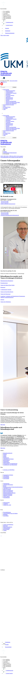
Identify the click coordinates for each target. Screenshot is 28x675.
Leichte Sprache (9, 25)
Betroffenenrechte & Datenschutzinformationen (13, 487)
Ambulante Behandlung (8, 484)
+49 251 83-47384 (4, 212)
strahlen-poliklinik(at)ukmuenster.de (8, 203)
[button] (4, 113)
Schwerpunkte (6, 89)
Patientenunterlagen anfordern (9, 492)
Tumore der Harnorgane (5, 294)
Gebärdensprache (9, 22)
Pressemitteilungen (7, 512)
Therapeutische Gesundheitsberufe (10, 463)
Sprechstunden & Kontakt (8, 104)
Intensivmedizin (6, 460)
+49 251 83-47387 (4, 201)
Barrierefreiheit (6, 529)
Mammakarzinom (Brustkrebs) (7, 280)
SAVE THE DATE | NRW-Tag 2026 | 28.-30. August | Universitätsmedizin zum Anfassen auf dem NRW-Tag (12, 157)
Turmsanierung (6, 483)
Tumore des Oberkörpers (6, 301)
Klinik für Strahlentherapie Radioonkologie (6, 73)
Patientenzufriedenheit (7, 494)
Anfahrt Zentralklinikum (8, 524)
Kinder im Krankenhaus (8, 490)
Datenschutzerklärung (7, 526)
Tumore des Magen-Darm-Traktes (7, 285)
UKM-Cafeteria (6, 496)
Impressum (5, 525)
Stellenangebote (6, 502)
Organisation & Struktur (8, 475)
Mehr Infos (3, 424)
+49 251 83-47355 (4, 202)
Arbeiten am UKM (7, 504)
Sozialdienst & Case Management (10, 464)
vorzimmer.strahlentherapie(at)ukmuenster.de (10, 215)
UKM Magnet (6, 476)
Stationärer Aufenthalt (7, 495)
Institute (4, 456)
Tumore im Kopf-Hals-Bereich (7, 291)
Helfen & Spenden (7, 489)
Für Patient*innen (6, 107)
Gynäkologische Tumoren (6, 289)
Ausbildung (5, 503)
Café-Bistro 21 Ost (7, 488)
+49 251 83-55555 (13, 80)
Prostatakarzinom (4, 283)
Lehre (4, 109)
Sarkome (2, 299)
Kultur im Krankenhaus (8, 491)
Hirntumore (3, 287)
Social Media (6, 515)
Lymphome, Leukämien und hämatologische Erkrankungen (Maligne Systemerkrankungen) (13, 297)
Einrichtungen (6, 457)
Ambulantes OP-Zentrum (8, 458)
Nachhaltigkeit (6, 477)
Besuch (4, 485)
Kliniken (5, 454)
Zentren (4, 455)
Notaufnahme (6, 461)
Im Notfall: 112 (4, 81)
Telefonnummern (6, 528)
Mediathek (5, 514)
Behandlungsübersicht (7, 453)
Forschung (5, 108)
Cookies (5, 530)
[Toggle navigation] (1, 86)
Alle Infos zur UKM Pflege (8, 469)
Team (4, 105)
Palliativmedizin (6, 462)
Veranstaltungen (6, 497)
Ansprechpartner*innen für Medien (10, 513)
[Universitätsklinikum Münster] (14, 52)
